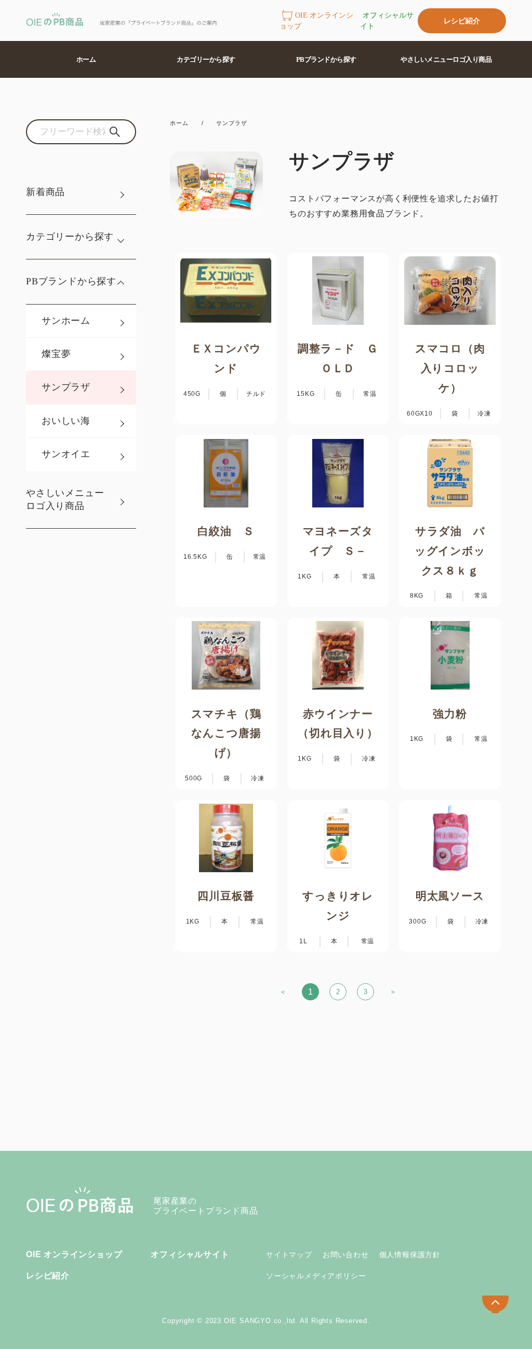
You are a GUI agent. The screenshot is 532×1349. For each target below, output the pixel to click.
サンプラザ (66, 387)
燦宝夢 (56, 354)
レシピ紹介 (462, 21)
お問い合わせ (346, 1254)
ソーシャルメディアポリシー (316, 1276)
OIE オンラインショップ (316, 20)
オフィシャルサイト (387, 20)
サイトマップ (289, 1254)
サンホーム (66, 320)
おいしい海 (66, 421)
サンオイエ (66, 454)
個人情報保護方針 (410, 1254)
